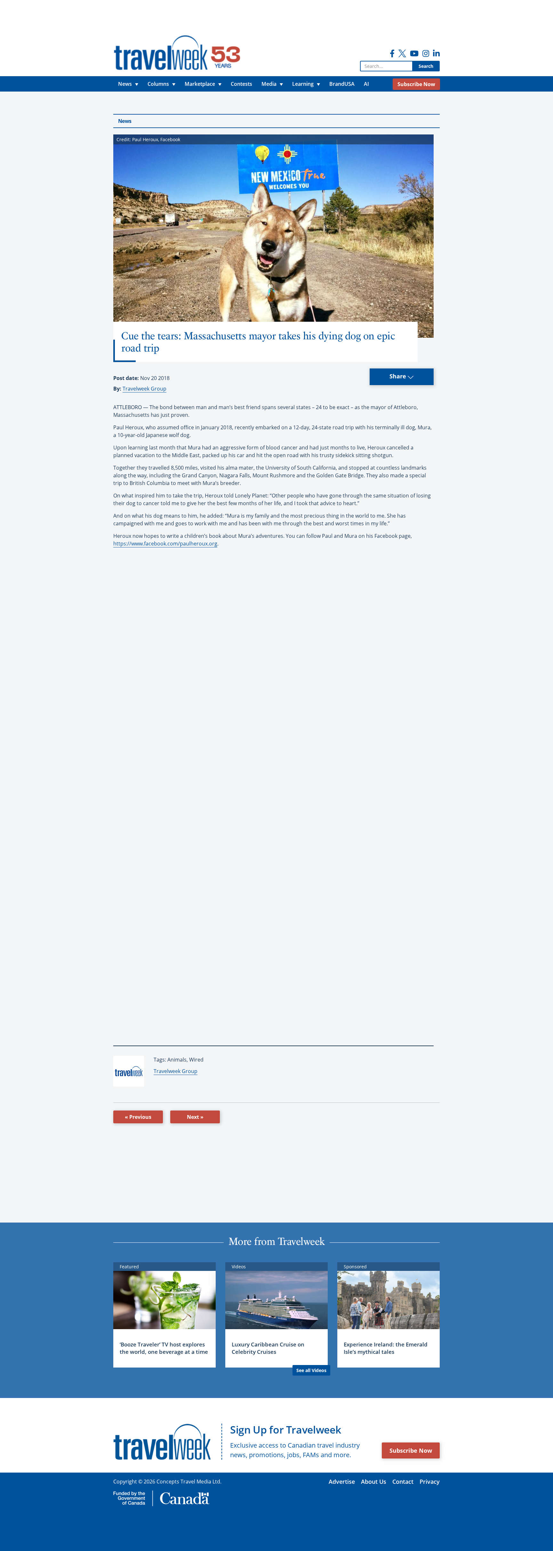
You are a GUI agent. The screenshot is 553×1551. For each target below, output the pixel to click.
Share (398, 376)
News (124, 121)
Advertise (342, 1481)
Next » (195, 1116)
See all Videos (311, 1370)
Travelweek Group (144, 388)
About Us (373, 1481)
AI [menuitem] (366, 83)
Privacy (430, 1481)
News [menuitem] (125, 83)
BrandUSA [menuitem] (342, 83)
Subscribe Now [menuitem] (416, 84)
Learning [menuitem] (303, 83)
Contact (402, 1481)
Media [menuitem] (268, 83)
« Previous (138, 1116)
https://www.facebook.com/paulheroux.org (165, 543)
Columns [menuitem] (158, 83)
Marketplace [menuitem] (200, 83)
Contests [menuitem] (241, 83)
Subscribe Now (410, 1450)
